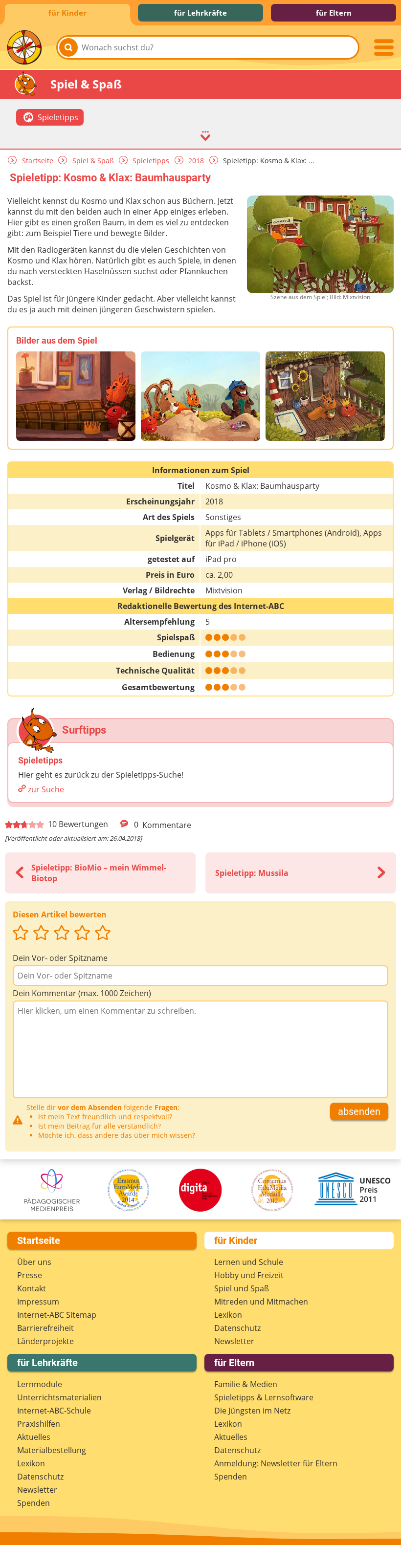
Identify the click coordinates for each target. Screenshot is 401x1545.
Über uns (34, 1262)
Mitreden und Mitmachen (261, 1301)
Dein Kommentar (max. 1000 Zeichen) (82, 993)
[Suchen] (68, 47)
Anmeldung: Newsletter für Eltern (275, 1463)
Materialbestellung (51, 1450)
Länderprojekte (45, 1341)
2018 (196, 160)
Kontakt (31, 1288)
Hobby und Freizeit (249, 1275)
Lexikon (228, 1314)
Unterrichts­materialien (59, 1397)
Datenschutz (237, 1328)
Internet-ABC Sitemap (56, 1314)
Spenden (33, 1503)
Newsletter (234, 1341)
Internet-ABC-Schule (54, 1410)
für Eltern (334, 13)
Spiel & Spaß (93, 160)
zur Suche (46, 789)
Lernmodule (39, 1384)
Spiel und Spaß (241, 1288)
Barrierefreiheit (45, 1328)
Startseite (37, 160)
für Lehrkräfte (200, 13)
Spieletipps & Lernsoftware (263, 1397)
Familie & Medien (245, 1384)
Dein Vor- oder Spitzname (60, 958)
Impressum (38, 1301)
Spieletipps (151, 160)
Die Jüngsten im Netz (252, 1410)
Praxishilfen (38, 1423)
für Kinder (67, 13)
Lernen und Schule (248, 1262)
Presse (29, 1275)
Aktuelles (33, 1437)
